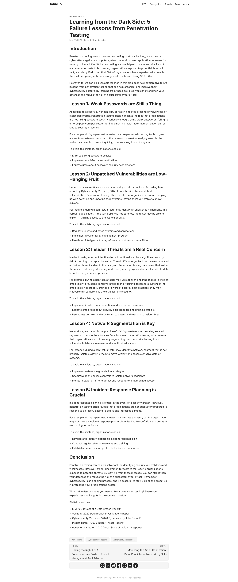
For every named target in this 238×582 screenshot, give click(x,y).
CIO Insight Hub (110, 578)
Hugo (129, 578)
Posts (81, 16)
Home (53, 4)
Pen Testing (76, 540)
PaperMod (137, 578)
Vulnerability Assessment (124, 540)
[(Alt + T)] (60, 4)
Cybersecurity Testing (97, 540)
